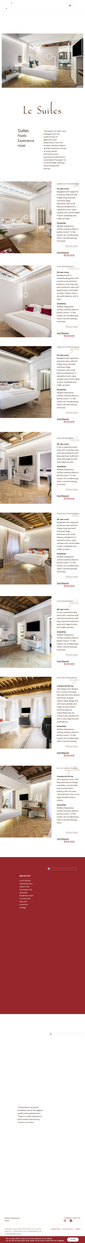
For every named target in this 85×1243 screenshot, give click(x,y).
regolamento (56, 1229)
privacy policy (68, 1229)
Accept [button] (73, 1239)
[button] (72, 246)
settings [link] (61, 1241)
